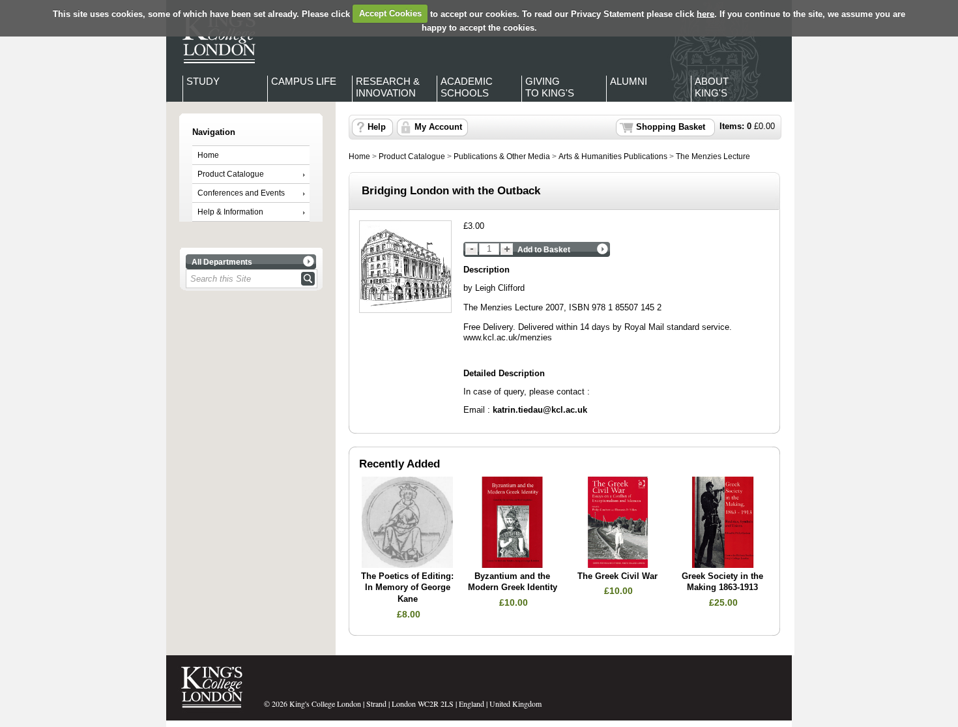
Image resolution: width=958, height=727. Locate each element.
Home (208, 155)
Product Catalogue (230, 174)
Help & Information (230, 212)
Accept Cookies (390, 13)
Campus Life (303, 81)
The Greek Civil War (617, 576)
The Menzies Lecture (713, 156)
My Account (438, 127)
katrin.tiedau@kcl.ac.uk (540, 410)
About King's (712, 87)
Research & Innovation (388, 87)
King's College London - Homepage (215, 38)
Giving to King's (549, 87)
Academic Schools (467, 87)
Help (377, 127)
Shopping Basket (670, 127)
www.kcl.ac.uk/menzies (507, 337)
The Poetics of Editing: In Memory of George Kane (407, 588)
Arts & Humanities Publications (613, 156)
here (705, 13)
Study (203, 81)
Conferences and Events (241, 193)
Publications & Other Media (502, 156)
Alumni (628, 81)
